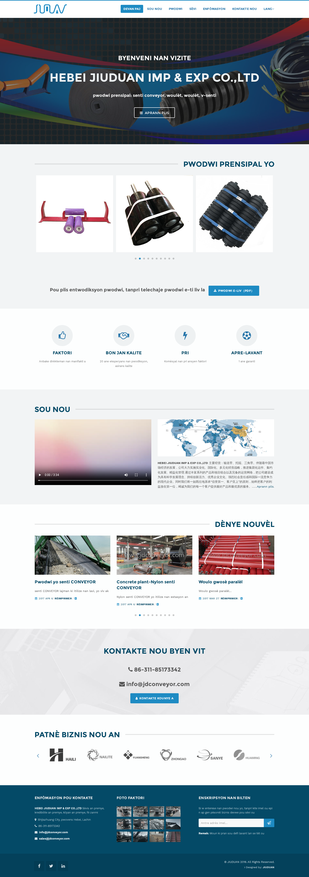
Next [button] (271, 755)
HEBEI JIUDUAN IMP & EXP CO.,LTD (58, 808)
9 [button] (169, 258)
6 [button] (156, 258)
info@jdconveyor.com (53, 832)
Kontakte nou (244, 9)
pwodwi (176, 9)
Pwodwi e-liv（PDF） (235, 291)
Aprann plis (156, 113)
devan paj (131, 9)
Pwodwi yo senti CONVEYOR (65, 581)
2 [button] (140, 258)
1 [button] (135, 258)
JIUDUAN (268, 867)
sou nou (154, 9)
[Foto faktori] (125, 812)
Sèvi (193, 9)
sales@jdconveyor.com (54, 838)
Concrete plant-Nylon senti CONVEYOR (146, 584)
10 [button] (173, 258)
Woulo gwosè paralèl (221, 581)
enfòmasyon (214, 9)
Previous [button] (38, 755)
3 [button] (144, 258)
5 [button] (152, 258)
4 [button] (148, 258)
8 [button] (165, 258)
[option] (75, 213)
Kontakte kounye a (156, 698)
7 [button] (161, 258)
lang (268, 9)
